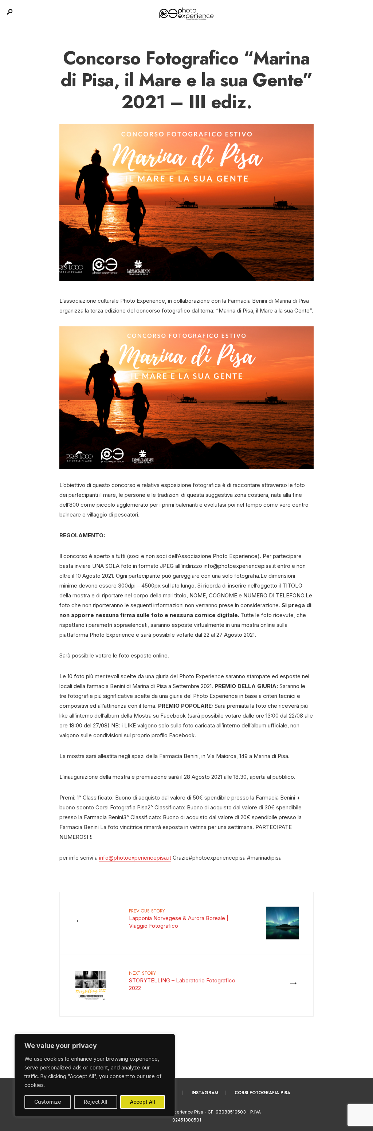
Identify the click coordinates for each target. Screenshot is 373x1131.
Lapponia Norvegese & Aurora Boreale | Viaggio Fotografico (178, 918)
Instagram (205, 1092)
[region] (95, 1075)
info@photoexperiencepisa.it (135, 857)
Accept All (142, 1102)
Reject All (95, 1102)
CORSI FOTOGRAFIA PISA (262, 1092)
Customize (47, 1102)
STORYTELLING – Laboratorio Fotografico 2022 (182, 980)
